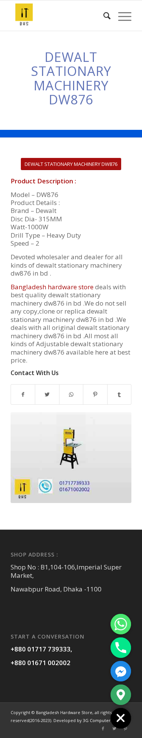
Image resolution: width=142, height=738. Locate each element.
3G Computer (97, 720)
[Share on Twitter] (47, 394)
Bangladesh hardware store (52, 286)
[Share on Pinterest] (95, 394)
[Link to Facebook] (103, 728)
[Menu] (121, 15)
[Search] (103, 15)
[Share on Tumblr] (119, 394)
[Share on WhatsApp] (71, 394)
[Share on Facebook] (23, 394)
